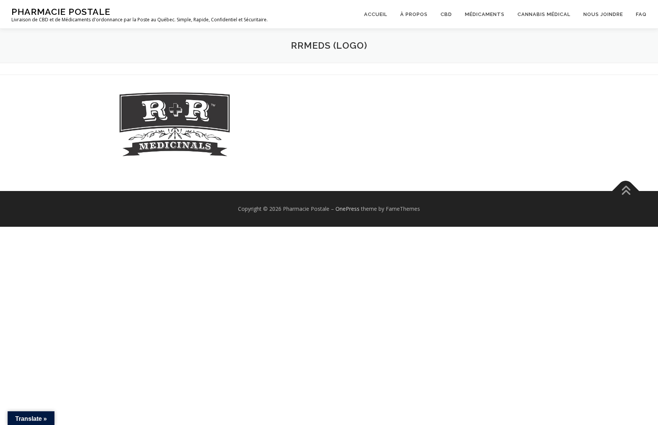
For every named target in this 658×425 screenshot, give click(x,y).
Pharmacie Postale (60, 11)
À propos (414, 14)
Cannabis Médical (543, 14)
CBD (446, 14)
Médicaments (485, 14)
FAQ (641, 14)
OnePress (347, 208)
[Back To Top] (625, 190)
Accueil (375, 14)
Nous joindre (603, 14)
